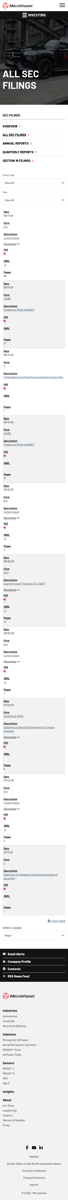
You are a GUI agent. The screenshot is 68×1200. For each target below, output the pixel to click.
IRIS (5, 1078)
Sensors (8, 1063)
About (7, 1100)
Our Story (8, 1105)
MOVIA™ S (8, 1073)
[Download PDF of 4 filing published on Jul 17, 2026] (5, 888)
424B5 (7, 298)
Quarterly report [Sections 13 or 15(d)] (24, 583)
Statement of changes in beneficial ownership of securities (31, 876)
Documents (12, 244)
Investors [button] (37, 15)
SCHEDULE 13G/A (13, 716)
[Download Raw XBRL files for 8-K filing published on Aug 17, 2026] (5, 264)
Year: (5, 192)
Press (6, 1125)
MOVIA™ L (8, 1068)
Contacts (14, 969)
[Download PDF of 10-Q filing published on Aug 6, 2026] (5, 599)
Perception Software (15, 1039)
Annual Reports (16, 143)
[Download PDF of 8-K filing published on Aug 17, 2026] (5, 253)
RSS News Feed (18, 976)
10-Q (6, 572)
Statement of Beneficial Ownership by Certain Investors (29, 729)
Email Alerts (16, 954)
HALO (6, 1083)
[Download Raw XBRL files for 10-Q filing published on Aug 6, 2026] (5, 610)
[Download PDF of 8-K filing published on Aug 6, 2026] (5, 671)
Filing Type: (9, 175)
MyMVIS (34, 1156)
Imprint (34, 1184)
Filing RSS (56, 921)
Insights (8, 1092)
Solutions (9, 1034)
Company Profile (19, 961)
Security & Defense (14, 1026)
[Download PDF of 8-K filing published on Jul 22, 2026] (5, 818)
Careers (8, 1115)
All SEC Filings (14, 135)
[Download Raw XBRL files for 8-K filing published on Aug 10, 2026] (5, 538)
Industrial (8, 1021)
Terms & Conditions (34, 1170)
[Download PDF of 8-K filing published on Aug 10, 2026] (5, 527)
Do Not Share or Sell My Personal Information (34, 1163)
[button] (62, 4)
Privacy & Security (34, 1177)
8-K (6, 226)
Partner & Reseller (14, 1120)
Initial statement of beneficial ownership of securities (33, 377)
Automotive (10, 1016)
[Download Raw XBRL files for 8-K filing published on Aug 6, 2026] (5, 682)
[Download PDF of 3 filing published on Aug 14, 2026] (5, 388)
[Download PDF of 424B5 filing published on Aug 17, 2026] (5, 320)
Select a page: (12, 927)
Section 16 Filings (16, 161)
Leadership (10, 1110)
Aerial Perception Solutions (19, 1044)
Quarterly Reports (18, 152)
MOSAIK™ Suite (12, 1049)
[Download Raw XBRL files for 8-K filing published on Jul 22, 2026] (5, 829)
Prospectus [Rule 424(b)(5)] (19, 309)
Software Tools (12, 1054)
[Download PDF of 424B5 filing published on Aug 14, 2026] (5, 455)
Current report (11, 238)
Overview (10, 126)
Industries (10, 1011)
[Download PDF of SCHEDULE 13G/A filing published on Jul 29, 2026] (5, 746)
